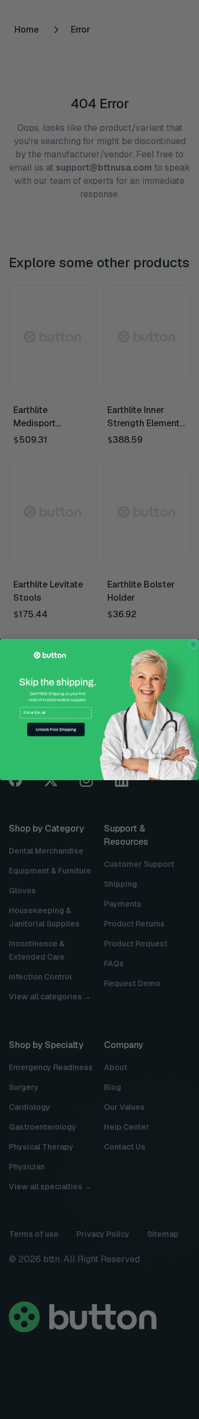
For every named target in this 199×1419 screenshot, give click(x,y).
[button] (56, 730)
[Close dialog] (193, 644)
